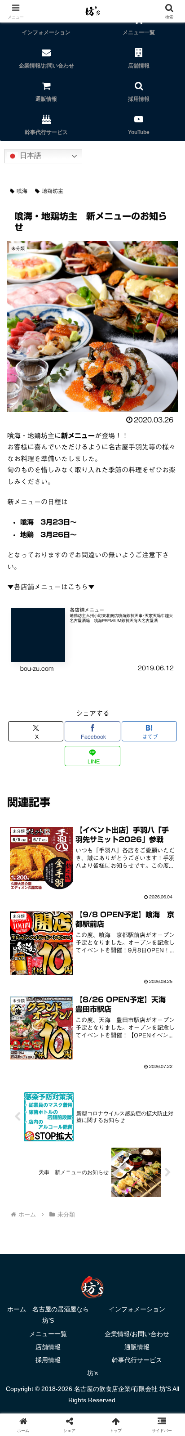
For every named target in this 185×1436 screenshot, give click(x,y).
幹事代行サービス (137, 1360)
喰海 (22, 190)
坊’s (92, 1373)
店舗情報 (48, 1347)
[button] (166, 1177)
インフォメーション (137, 1309)
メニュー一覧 (48, 1333)
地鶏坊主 (52, 190)
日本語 (29, 155)
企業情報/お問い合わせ (137, 1333)
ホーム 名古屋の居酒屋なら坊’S (48, 1315)
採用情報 (48, 1360)
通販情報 (137, 1347)
